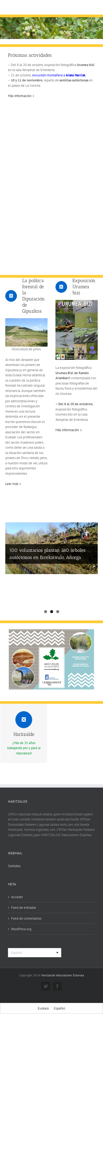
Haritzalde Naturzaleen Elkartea (62, 975)
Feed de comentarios (26, 918)
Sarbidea (14, 866)
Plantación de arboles (31, 590)
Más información (19, 96)
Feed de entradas (23, 907)
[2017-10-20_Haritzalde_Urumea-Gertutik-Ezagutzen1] (51, 631)
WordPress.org (21, 929)
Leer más (11, 484)
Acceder (17, 897)
